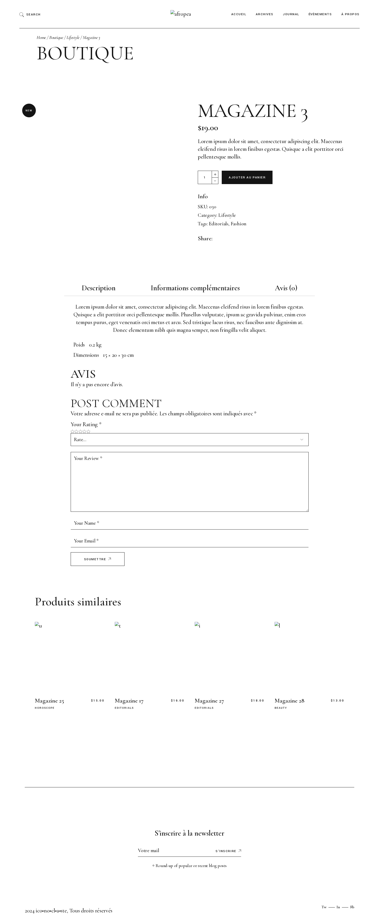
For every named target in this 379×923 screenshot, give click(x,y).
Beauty (281, 708)
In (338, 907)
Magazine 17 (129, 700)
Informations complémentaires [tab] (195, 287)
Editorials (218, 224)
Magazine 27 (209, 700)
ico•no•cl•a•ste (51, 910)
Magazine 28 (289, 700)
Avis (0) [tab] (286, 287)
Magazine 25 (49, 700)
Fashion (239, 224)
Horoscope (45, 708)
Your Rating (86, 424)
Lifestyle (226, 215)
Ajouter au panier (247, 177)
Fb (352, 907)
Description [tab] (99, 287)
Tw (324, 907)
